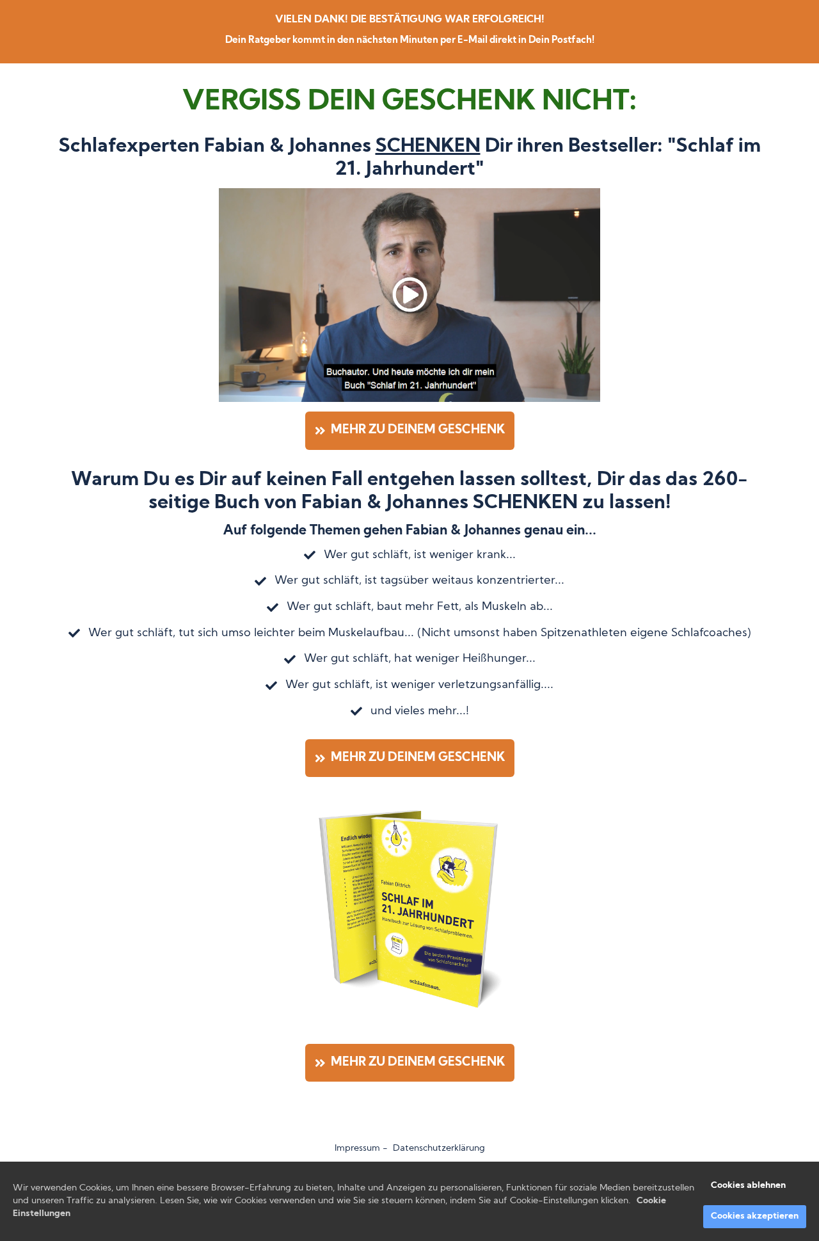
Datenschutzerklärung (439, 1148)
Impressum (357, 1148)
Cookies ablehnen (748, 1185)
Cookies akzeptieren (755, 1216)
